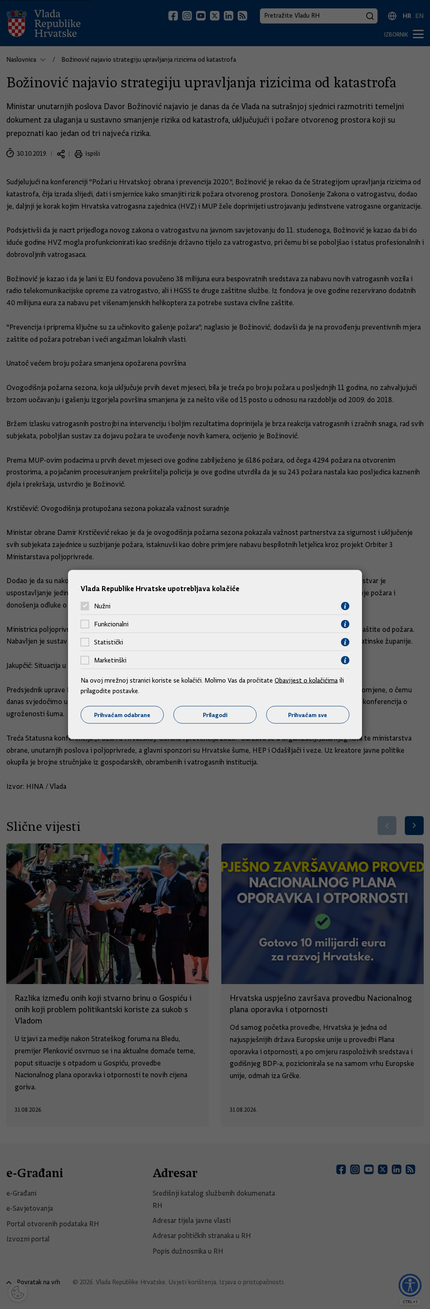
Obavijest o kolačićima (306, 680)
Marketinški (110, 660)
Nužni (102, 606)
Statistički (108, 642)
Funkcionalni (111, 624)
